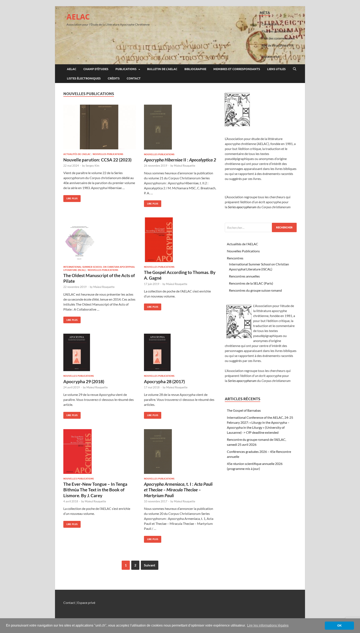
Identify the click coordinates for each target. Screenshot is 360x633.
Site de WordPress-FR (277, 45)
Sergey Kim (92, 165)
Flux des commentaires (278, 38)
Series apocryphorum (242, 207)
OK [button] (339, 625)
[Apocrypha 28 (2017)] (180, 352)
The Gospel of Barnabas (244, 410)
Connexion (270, 24)
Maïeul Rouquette (184, 165)
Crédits (114, 78)
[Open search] (294, 69)
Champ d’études (95, 69)
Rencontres (235, 258)
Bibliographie (195, 69)
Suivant (149, 565)
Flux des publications (277, 31)
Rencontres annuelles (244, 276)
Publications (125, 69)
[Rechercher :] (261, 227)
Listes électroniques (84, 78)
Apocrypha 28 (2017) (164, 381)
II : (180, 159)
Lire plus (70, 197)
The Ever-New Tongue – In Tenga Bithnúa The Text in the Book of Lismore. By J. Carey (95, 489)
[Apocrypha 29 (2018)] (99, 352)
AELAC (78, 17)
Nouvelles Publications (108, 154)
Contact (134, 78)
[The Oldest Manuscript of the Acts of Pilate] (99, 239)
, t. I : (178, 489)
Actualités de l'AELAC (77, 154)
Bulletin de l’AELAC (162, 69)
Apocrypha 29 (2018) (83, 381)
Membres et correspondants (236, 69)
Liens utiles (276, 69)
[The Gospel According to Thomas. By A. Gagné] (180, 239)
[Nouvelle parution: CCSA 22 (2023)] (99, 127)
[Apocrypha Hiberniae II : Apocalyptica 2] (180, 127)
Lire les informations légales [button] (268, 625)
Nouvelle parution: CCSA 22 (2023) (97, 159)
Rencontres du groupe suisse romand (255, 290)
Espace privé (271, 56)
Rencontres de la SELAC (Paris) (251, 283)
